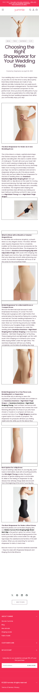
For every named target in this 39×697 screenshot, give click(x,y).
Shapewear (23, 41)
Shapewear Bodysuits (23, 550)
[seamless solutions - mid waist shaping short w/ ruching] (19, 282)
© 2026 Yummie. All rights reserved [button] (14, 682)
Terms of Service (8, 687)
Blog (3, 625)
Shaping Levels (7, 632)
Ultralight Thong (10, 474)
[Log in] (33, 9)
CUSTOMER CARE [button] (8, 643)
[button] (3, 10)
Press (15, 41)
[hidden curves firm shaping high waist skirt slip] (19, 504)
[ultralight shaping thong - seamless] (12, 445)
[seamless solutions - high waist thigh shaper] (19, 366)
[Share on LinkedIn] (22, 595)
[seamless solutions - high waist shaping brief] (19, 123)
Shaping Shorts (7, 552)
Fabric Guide (6, 636)
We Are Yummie (7, 621)
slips (30, 41)
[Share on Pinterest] (17, 595)
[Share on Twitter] (12, 595)
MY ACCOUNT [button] (7, 650)
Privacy (16, 687)
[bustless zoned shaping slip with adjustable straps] (20, 209)
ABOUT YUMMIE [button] (7, 616)
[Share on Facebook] (26, 595)
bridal (9, 41)
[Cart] (36, 9)
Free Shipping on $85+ (19, 4)
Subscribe (31, 665)
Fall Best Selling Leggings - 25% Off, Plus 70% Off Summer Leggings (22, 2)
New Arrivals (6, 628)
